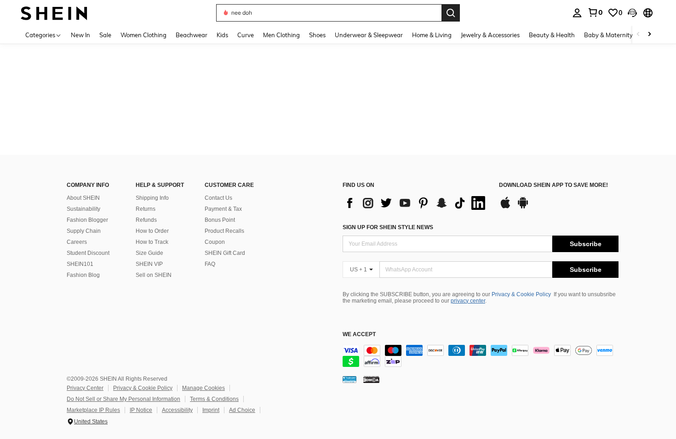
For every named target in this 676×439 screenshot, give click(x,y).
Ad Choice (242, 410)
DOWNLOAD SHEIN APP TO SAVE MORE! (553, 185)
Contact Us (218, 198)
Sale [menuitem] (105, 35)
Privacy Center (85, 388)
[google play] (522, 207)
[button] (632, 12)
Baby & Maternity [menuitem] (608, 35)
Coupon (215, 242)
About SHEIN (83, 198)
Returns (145, 209)
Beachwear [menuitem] (191, 35)
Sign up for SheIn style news (388, 227)
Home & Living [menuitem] (432, 35)
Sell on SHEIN (154, 275)
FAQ (210, 264)
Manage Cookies (203, 388)
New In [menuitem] (80, 35)
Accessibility (177, 410)
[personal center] (577, 12)
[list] (416, 203)
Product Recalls (224, 231)
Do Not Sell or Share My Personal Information (123, 399)
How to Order (152, 231)
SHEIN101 (80, 264)
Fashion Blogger (87, 220)
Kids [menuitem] (222, 35)
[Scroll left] (638, 35)
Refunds (146, 220)
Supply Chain (84, 231)
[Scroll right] (649, 35)
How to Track (152, 242)
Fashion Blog (83, 275)
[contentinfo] (481, 356)
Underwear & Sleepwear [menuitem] (369, 35)
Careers (77, 242)
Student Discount (88, 253)
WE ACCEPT (359, 335)
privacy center (468, 301)
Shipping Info (152, 198)
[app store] (505, 207)
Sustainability (83, 209)
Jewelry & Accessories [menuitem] (490, 35)
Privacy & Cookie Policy (521, 294)
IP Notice (141, 410)
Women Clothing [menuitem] (143, 35)
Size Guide (149, 253)
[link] (595, 12)
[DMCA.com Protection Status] (371, 379)
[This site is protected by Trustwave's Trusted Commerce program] (349, 379)
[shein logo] (54, 12)
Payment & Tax (223, 209)
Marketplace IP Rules (93, 410)
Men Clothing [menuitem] (281, 35)
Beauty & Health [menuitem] (552, 35)
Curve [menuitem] (245, 35)
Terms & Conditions (214, 399)
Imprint (210, 410)
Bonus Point (220, 220)
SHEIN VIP (149, 264)
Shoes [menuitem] (317, 35)
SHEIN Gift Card (225, 253)
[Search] (450, 13)
